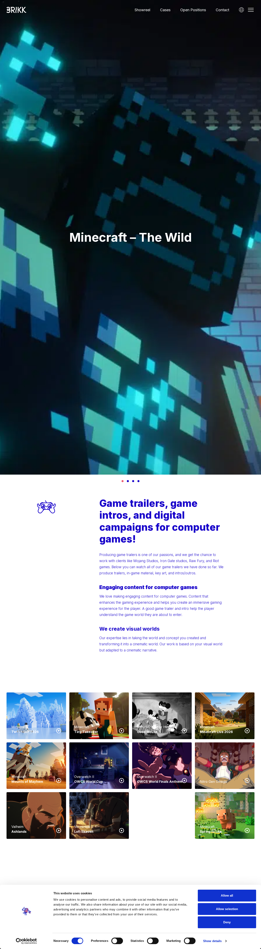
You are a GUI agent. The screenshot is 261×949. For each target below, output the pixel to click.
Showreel (142, 10)
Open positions (193, 10)
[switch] (117, 941)
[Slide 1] (123, 481)
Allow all (227, 895)
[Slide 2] (128, 481)
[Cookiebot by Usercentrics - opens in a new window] (26, 941)
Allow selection (227, 909)
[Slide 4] (138, 481)
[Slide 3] (133, 481)
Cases (165, 10)
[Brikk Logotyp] (16, 10)
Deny (227, 922)
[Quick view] (58, 730)
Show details (212, 941)
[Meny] (250, 10)
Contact (222, 10)
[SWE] (241, 9)
